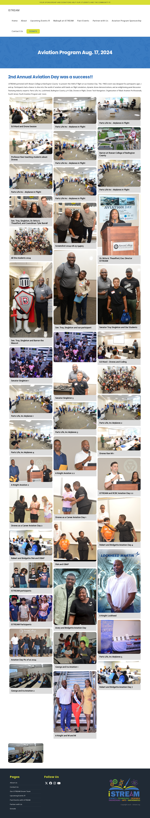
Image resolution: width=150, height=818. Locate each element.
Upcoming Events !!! (17, 796)
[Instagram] (54, 783)
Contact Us (14, 787)
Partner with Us (16, 804)
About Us (13, 783)
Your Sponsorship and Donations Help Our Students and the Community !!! (75, 2)
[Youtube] (58, 783)
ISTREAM (13, 10)
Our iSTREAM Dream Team (20, 791)
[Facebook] (50, 783)
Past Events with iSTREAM (20, 800)
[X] (46, 783)
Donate (13, 809)
